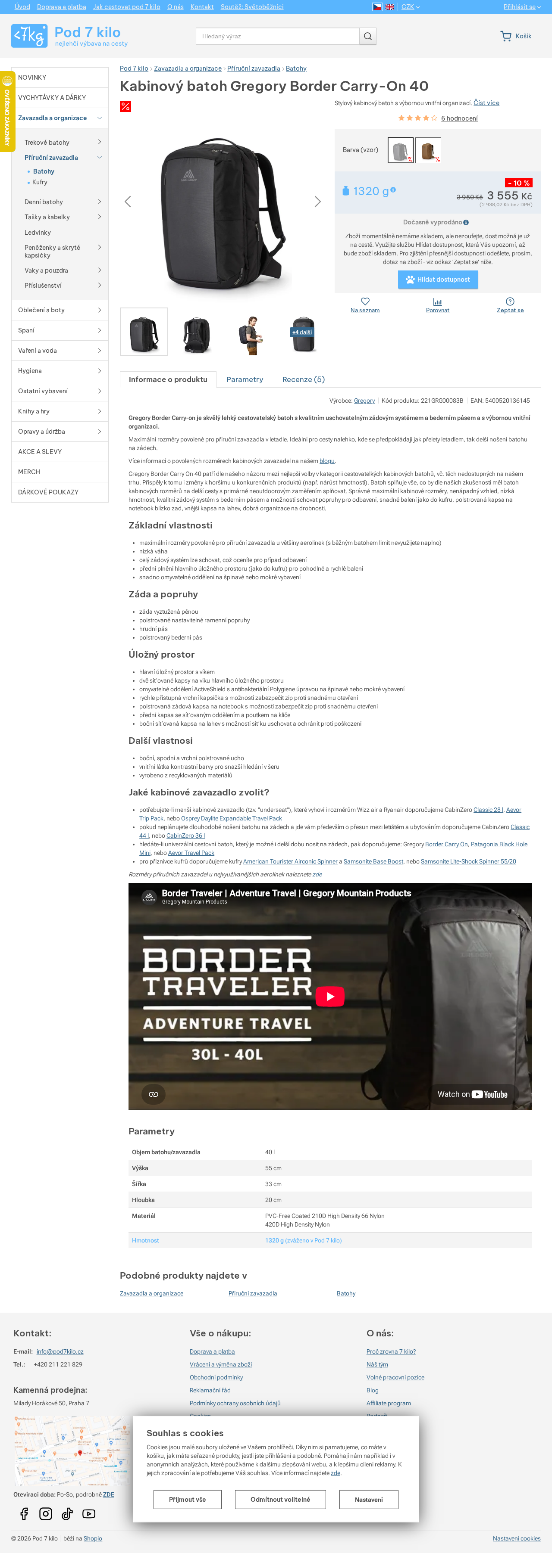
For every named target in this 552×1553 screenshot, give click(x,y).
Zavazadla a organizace (151, 1293)
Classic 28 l (488, 809)
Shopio (93, 1538)
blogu (327, 460)
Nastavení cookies (517, 1538)
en (389, 7)
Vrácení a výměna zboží (221, 1364)
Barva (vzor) (360, 150)
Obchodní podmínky (216, 1377)
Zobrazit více (393, 189)
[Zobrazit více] (99, 141)
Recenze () (303, 379)
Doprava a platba (212, 1351)
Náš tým (377, 1364)
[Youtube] (24, 1510)
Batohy (346, 1293)
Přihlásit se (520, 7)
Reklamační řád (210, 1390)
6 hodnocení (459, 118)
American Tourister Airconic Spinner (290, 861)
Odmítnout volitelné (280, 1499)
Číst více (486, 103)
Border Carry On (446, 844)
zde (335, 1472)
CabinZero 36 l (185, 835)
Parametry (244, 379)
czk (407, 7)
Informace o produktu (168, 379)
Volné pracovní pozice (395, 1377)
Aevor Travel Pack (191, 852)
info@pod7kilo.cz (60, 1351)
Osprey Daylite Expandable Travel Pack (231, 818)
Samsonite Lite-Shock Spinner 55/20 (468, 861)
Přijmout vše (187, 1499)
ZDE (108, 1494)
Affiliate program (389, 1403)
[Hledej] (367, 36)
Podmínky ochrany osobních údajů (235, 1403)
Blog (373, 1390)
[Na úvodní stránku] (61, 36)
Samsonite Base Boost (373, 861)
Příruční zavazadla (253, 1293)
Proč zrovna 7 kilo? (391, 1351)
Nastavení (369, 1499)
